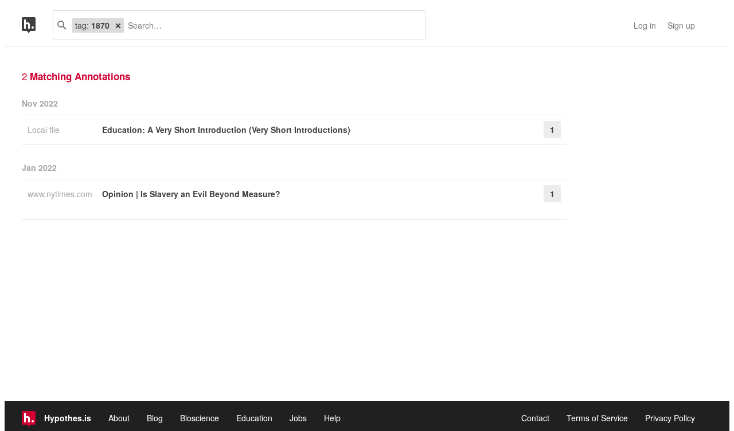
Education (254, 418)
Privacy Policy (670, 418)
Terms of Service (597, 418)
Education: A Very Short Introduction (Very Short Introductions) (226, 129)
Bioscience (199, 418)
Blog (155, 418)
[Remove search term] (118, 25)
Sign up (681, 25)
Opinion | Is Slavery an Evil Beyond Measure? (191, 193)
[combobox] (270, 25)
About (119, 418)
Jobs (298, 418)
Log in (645, 25)
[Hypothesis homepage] (37, 25)
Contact (535, 418)
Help (332, 418)
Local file (45, 129)
